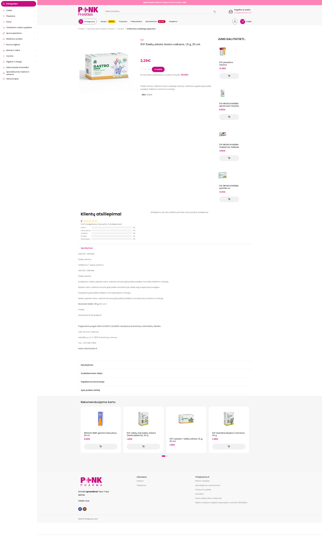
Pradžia (81, 29)
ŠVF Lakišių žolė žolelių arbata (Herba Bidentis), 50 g (141, 434)
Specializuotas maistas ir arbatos (101, 29)
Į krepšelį (158, 69)
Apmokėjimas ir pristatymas (207, 485)
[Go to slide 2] (167, 456)
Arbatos (120, 29)
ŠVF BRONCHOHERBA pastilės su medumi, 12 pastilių (228, 188)
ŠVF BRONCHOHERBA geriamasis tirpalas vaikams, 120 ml (229, 106)
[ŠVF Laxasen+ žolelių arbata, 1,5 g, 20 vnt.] (186, 419)
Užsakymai (141, 485)
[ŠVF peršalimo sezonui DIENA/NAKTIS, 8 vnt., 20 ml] (223, 52)
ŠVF (142, 40)
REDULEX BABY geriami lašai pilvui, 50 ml (100, 434)
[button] (229, 76)
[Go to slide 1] (163, 456)
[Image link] (91, 481)
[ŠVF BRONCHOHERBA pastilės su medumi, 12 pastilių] (223, 175)
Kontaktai (199, 494)
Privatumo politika (203, 489)
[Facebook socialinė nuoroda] (80, 509)
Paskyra (140, 481)
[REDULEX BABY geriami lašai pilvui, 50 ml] (101, 419)
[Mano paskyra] (235, 21)
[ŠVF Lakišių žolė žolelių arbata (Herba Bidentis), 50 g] (143, 419)
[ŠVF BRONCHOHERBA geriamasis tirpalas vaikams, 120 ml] (223, 93)
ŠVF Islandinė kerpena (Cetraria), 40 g (228, 434)
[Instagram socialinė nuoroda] (85, 509)
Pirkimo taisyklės (202, 481)
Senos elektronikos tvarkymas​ (208, 498)
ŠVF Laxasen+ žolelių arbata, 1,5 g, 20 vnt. (186, 440)
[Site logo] (88, 11)
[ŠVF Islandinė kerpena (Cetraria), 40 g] (229, 419)
